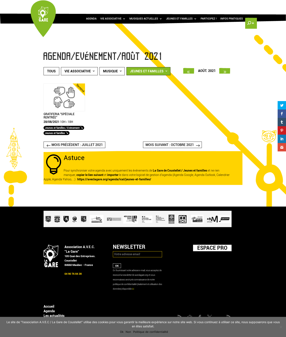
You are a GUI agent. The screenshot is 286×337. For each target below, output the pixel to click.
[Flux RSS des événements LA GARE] (250, 4)
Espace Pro (212, 248)
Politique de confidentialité (150, 331)
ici (133, 289)
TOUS (51, 71)
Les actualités (54, 316)
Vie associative (110, 18)
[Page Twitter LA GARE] (238, 4)
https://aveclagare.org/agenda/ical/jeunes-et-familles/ (114, 179)
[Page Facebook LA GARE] (232, 4)
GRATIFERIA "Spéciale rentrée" (59, 116)
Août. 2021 (207, 71)
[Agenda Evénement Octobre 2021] (224, 71)
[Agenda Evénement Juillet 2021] (188, 71)
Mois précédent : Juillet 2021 (77, 145)
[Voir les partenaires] (138, 226)
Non (128, 331)
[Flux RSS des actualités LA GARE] (219, 4)
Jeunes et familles (179, 18)
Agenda (91, 18)
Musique (110, 71)
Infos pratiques (231, 18)
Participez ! (208, 18)
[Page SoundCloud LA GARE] (225, 4)
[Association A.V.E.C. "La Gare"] (51, 266)
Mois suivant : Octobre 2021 (170, 145)
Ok (122, 331)
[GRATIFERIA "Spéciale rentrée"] (64, 110)
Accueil (49, 306)
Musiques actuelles (143, 18)
